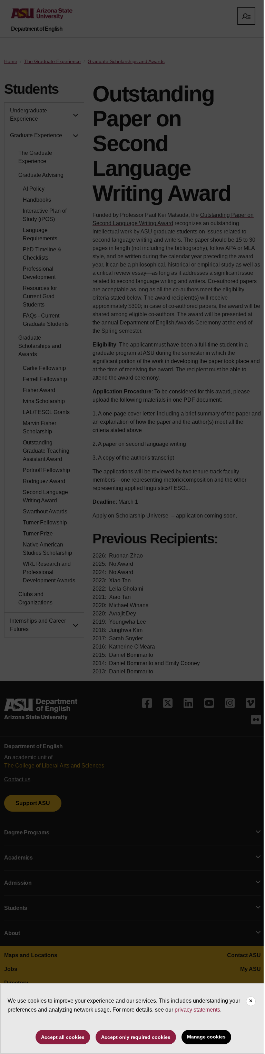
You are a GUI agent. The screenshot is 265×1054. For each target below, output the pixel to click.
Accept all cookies (63, 1037)
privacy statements (197, 1010)
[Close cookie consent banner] (251, 1001)
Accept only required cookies (135, 1037)
